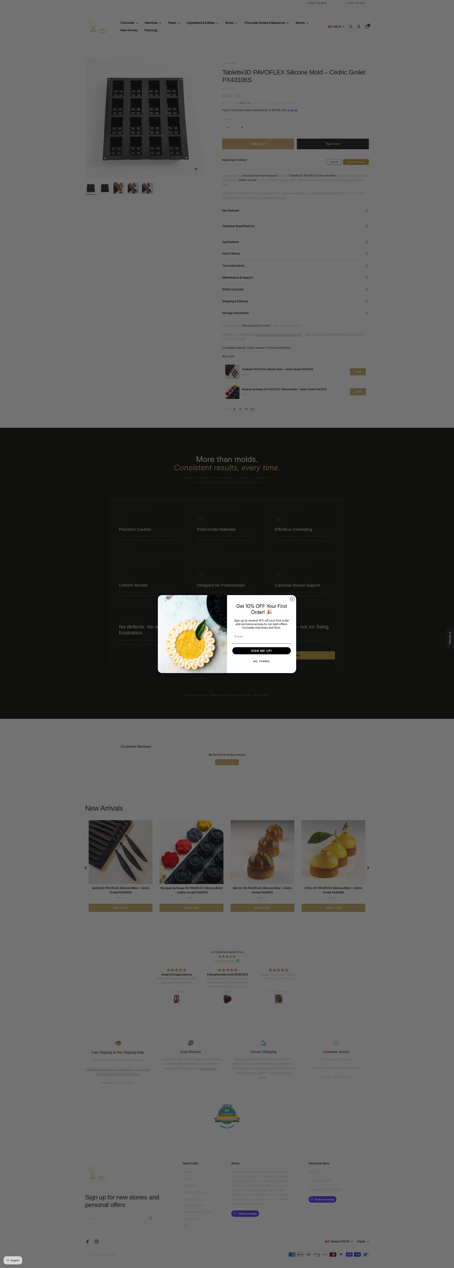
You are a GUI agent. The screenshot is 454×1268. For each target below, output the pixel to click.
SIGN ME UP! (261, 651)
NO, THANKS (261, 661)
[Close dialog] (292, 599)
